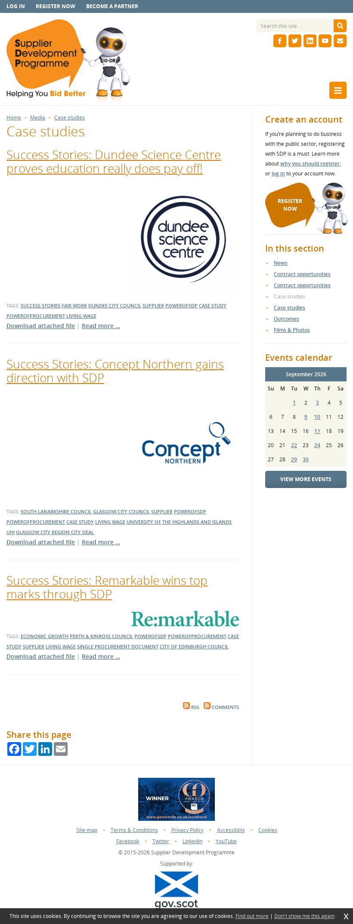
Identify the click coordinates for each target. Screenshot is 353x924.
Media (37, 117)
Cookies (267, 830)
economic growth (44, 636)
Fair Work (74, 305)
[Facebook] (279, 40)
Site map (86, 830)
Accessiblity (231, 830)
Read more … (101, 326)
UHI (10, 532)
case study (212, 305)
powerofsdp (181, 305)
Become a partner (112, 6)
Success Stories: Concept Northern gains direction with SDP (115, 371)
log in (278, 173)
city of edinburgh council (194, 646)
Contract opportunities (302, 274)
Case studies (69, 117)
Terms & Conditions (134, 830)
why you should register (310, 163)
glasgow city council (121, 511)
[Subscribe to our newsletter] (340, 40)
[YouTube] (325, 40)
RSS (194, 707)
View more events (305, 479)
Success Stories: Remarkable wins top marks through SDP (106, 587)
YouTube (226, 841)
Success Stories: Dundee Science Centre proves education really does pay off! (113, 161)
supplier (153, 305)
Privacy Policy (187, 830)
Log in (15, 6)
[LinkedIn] (309, 40)
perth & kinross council (101, 636)
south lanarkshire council (56, 511)
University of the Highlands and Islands (179, 522)
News (281, 263)
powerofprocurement (35, 316)
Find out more (252, 916)
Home (13, 117)
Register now (55, 6)
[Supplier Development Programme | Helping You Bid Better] (68, 62)
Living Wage (81, 316)
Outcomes (286, 318)
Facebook (127, 841)
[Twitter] (294, 40)
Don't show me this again (304, 916)
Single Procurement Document (117, 646)
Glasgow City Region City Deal (55, 532)
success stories (40, 305)
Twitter (160, 841)
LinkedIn (192, 841)
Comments (225, 707)
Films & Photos (292, 330)
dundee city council (114, 305)
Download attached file (40, 326)
